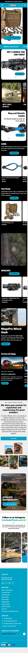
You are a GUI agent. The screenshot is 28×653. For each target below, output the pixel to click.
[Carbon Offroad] (12, 5)
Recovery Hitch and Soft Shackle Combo (10, 178)
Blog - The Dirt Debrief (7, 590)
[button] (24, 5)
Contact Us (4, 609)
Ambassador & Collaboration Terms (10, 611)
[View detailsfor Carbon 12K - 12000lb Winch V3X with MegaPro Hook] (11, 287)
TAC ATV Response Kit (8, 223)
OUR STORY (13, 438)
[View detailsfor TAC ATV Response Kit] (11, 211)
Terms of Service (6, 604)
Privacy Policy (5, 597)
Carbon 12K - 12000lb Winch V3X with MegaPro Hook (10, 299)
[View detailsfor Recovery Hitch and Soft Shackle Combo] (11, 166)
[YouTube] (9, 583)
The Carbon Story (6, 592)
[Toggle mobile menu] (4, 5)
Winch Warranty (5, 595)
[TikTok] (12, 583)
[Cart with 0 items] (24, 5)
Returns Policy (5, 599)
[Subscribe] (24, 634)
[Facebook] (2, 583)
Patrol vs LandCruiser (8, 374)
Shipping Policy (5, 602)
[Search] (19, 5)
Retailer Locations (6, 606)
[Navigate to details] (20, 101)
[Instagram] (6, 583)
